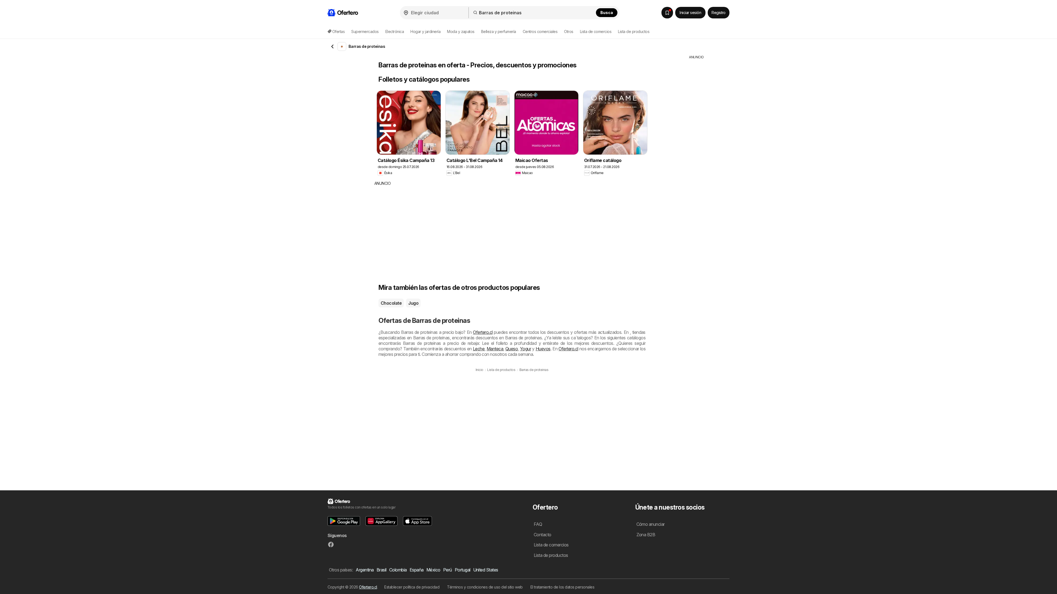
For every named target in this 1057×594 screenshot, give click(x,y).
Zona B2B (645, 534)
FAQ (538, 524)
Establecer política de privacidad (411, 587)
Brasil (381, 570)
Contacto (542, 534)
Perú (447, 570)
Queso (511, 348)
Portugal (462, 570)
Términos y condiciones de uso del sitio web (484, 587)
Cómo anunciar (650, 524)
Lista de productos (633, 31)
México (433, 570)
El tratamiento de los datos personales (562, 587)
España (417, 570)
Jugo (413, 303)
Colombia (398, 570)
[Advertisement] (477, 227)
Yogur (525, 348)
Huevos (543, 348)
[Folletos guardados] (667, 12)
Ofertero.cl (482, 332)
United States (485, 570)
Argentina (365, 570)
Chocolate (391, 303)
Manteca (495, 348)
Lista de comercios (596, 31)
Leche (478, 348)
